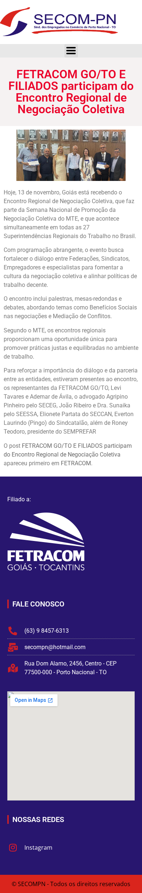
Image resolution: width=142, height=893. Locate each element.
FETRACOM (76, 463)
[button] (71, 51)
